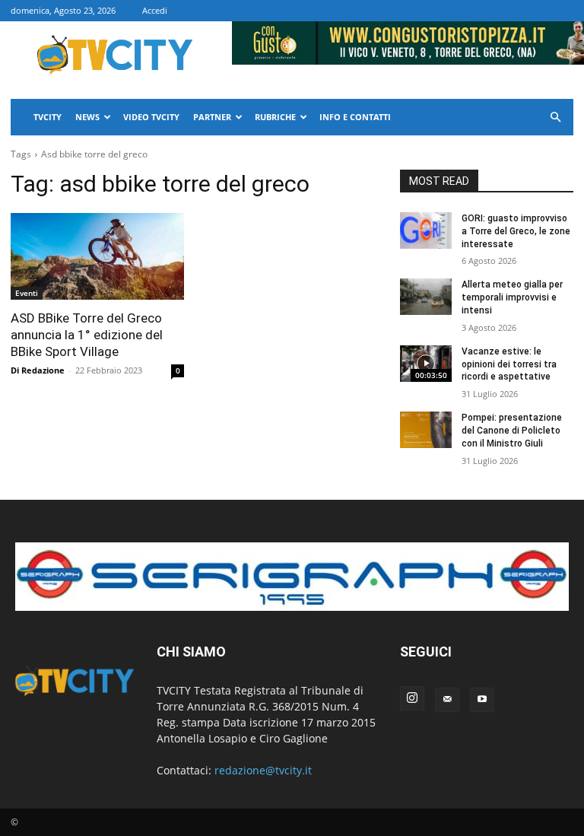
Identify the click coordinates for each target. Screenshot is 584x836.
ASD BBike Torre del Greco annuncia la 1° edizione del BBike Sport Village (87, 334)
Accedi (154, 10)
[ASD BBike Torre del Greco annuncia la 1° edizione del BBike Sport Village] (97, 256)
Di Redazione (38, 370)
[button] (555, 117)
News (87, 116)
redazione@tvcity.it (263, 770)
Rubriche (275, 116)
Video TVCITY (151, 116)
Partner (212, 116)
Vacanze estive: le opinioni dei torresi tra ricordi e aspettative (509, 364)
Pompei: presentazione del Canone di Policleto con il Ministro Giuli (512, 430)
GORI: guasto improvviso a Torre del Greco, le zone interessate (516, 231)
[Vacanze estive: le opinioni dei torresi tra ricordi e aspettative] (426, 363)
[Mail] (447, 700)
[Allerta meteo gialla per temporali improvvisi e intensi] (426, 296)
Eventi (26, 293)
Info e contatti (355, 116)
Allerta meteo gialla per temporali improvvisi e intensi (512, 297)
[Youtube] (482, 700)
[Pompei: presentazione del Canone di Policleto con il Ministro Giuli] (426, 430)
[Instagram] (412, 698)
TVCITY (47, 116)
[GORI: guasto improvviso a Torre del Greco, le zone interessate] (426, 230)
